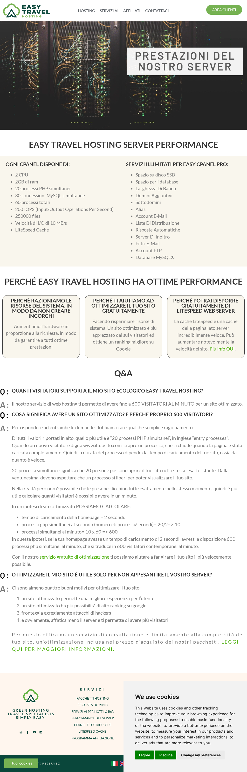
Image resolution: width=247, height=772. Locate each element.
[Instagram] (21, 732)
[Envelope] (34, 732)
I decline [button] (165, 755)
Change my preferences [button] (201, 755)
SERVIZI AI (109, 10)
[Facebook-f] (27, 732)
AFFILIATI (131, 10)
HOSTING (86, 10)
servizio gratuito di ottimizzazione (74, 557)
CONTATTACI (157, 10)
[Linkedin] (41, 732)
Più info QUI (222, 348)
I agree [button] (144, 755)
